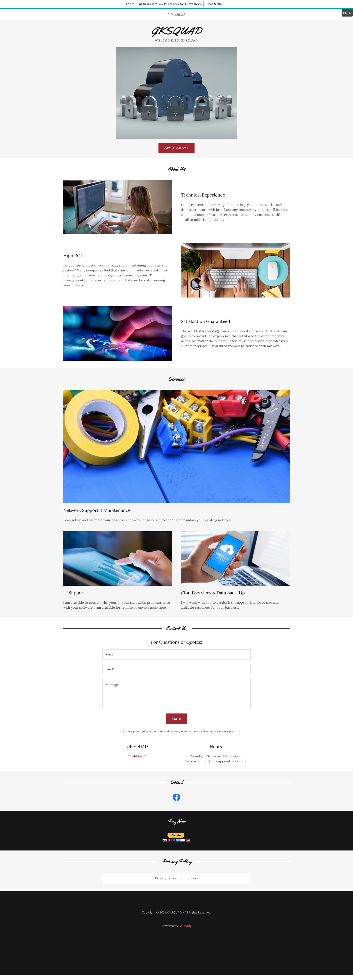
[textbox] (176, 654)
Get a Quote (176, 148)
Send (176, 718)
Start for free (215, 4)
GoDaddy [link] (185, 926)
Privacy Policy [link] (191, 731)
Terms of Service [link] (216, 731)
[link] (176, 33)
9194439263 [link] (177, 14)
